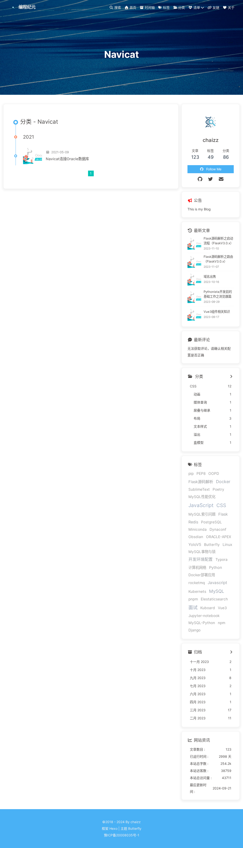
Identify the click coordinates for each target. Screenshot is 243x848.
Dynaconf (218, 529)
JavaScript (201, 505)
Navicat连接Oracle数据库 (67, 159)
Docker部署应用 (201, 575)
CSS (221, 505)
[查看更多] (231, 377)
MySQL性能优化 (201, 496)
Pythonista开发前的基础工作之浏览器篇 (218, 294)
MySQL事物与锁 (201, 551)
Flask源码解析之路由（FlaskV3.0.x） (218, 259)
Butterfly (212, 544)
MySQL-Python (201, 623)
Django (194, 630)
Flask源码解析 (200, 481)
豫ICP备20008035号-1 (121, 835)
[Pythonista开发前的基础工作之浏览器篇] (194, 297)
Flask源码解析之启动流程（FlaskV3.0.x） (218, 240)
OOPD (213, 473)
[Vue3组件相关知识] (194, 315)
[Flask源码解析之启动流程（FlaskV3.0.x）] (194, 244)
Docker (223, 481)
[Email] (221, 179)
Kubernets (197, 591)
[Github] (200, 179)
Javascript (217, 582)
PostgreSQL (211, 522)
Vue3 (222, 608)
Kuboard (207, 608)
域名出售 (210, 276)
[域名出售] (194, 279)
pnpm (193, 599)
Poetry (218, 489)
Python (215, 567)
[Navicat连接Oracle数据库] (32, 155)
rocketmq (196, 582)
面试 (192, 607)
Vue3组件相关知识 (217, 311)
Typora (221, 559)
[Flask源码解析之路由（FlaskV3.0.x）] (194, 262)
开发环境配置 (200, 559)
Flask (223, 514)
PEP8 (201, 473)
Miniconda (197, 529)
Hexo (113, 828)
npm (221, 623)
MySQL (216, 591)
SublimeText (199, 489)
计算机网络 (197, 567)
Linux (227, 544)
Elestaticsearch (214, 599)
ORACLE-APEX (218, 537)
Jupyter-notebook (204, 615)
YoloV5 (194, 544)
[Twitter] (211, 179)
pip (191, 473)
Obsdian (195, 537)
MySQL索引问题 (201, 514)
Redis (193, 522)
